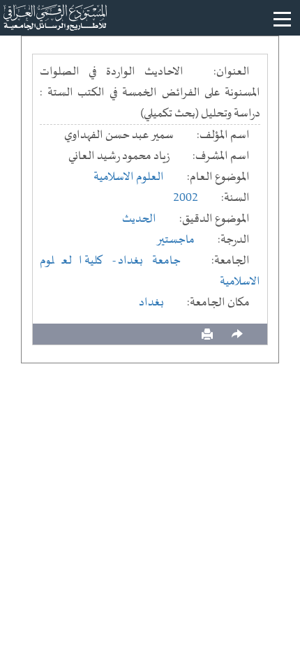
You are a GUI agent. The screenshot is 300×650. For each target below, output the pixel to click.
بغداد (151, 302)
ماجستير (175, 239)
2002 (185, 198)
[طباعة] (207, 334)
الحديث (139, 219)
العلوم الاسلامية (128, 177)
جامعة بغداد (149, 260)
